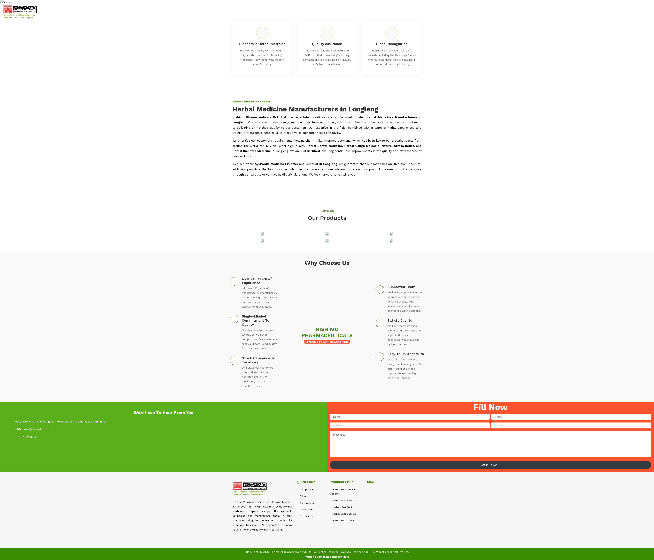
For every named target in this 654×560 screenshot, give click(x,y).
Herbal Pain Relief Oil (343, 500)
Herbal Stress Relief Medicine (342, 491)
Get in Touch (489, 464)
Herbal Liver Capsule (343, 513)
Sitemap (586, 11)
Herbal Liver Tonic (342, 507)
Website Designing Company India (327, 556)
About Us (502, 11)
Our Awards (306, 509)
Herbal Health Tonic (343, 520)
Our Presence (307, 503)
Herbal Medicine (524, 11)
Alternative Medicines (558, 11)
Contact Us (604, 11)
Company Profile (309, 489)
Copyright (252, 552)
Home (487, 11)
